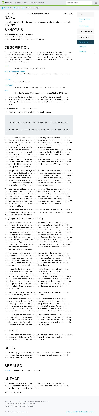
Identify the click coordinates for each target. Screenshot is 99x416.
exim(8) (8, 370)
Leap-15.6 (82, 51)
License (91, 412)
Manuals (6, 8)
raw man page (84, 26)
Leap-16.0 (82, 47)
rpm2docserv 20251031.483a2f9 (77, 412)
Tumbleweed (15, 8)
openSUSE (19, 2)
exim (23, 8)
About (26, 2)
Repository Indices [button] (36, 2)
